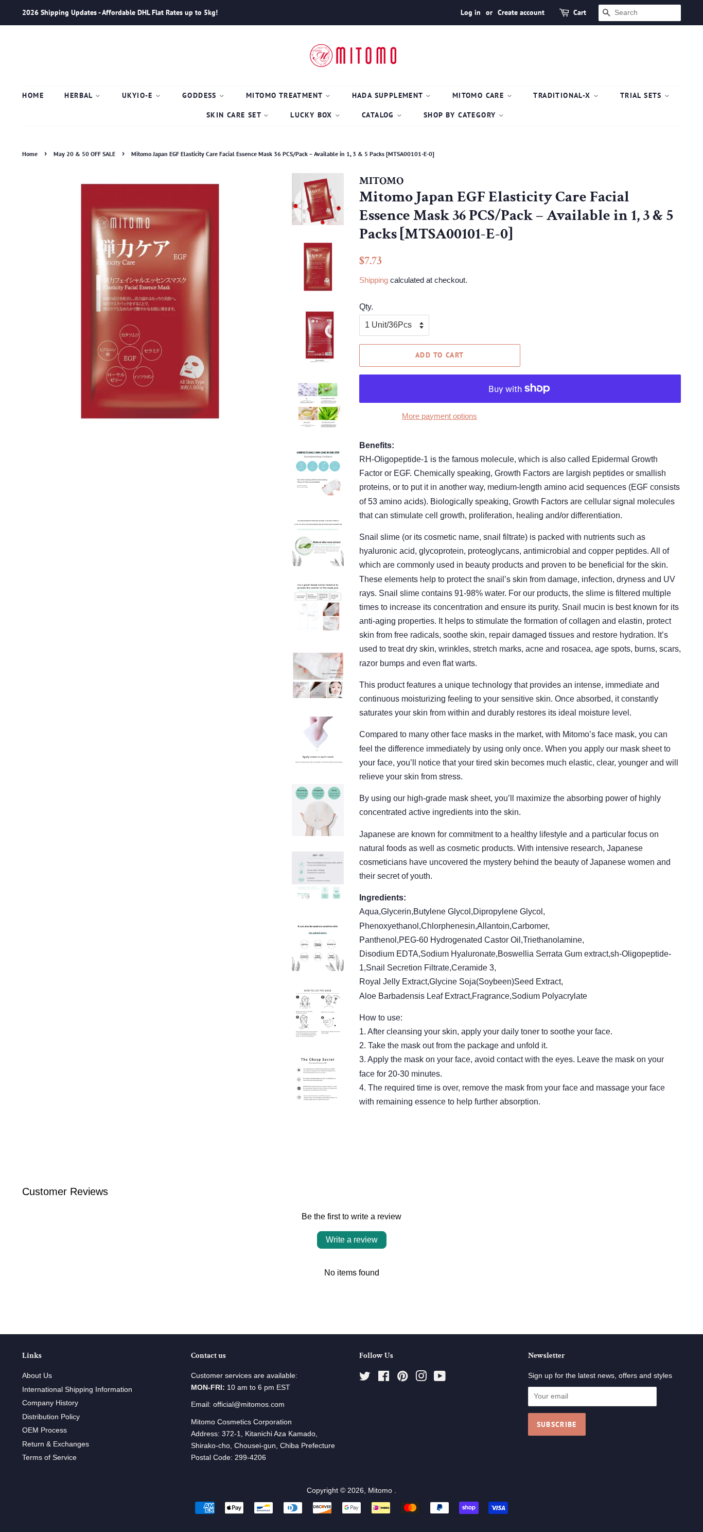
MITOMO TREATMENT (285, 95)
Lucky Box (312, 115)
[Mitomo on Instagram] (421, 1378)
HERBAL (79, 95)
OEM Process (44, 1430)
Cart (579, 12)
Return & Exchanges (55, 1444)
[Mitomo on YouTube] (440, 1378)
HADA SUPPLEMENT (389, 95)
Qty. (366, 306)
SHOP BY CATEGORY (461, 115)
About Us (37, 1376)
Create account (521, 12)
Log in (471, 12)
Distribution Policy (51, 1417)
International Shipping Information (77, 1389)
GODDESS (200, 95)
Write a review (352, 1239)
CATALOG (379, 115)
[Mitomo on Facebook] (384, 1378)
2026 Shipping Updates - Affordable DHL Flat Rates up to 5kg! (120, 12)
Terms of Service (49, 1457)
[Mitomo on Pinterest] (402, 1378)
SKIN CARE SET (235, 115)
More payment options (439, 416)
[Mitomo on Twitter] (365, 1378)
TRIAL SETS (642, 95)
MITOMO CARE (479, 95)
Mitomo (381, 1490)
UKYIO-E (138, 95)
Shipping (373, 280)
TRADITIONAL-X (563, 95)
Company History (50, 1403)
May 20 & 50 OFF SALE (84, 154)
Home (33, 95)
